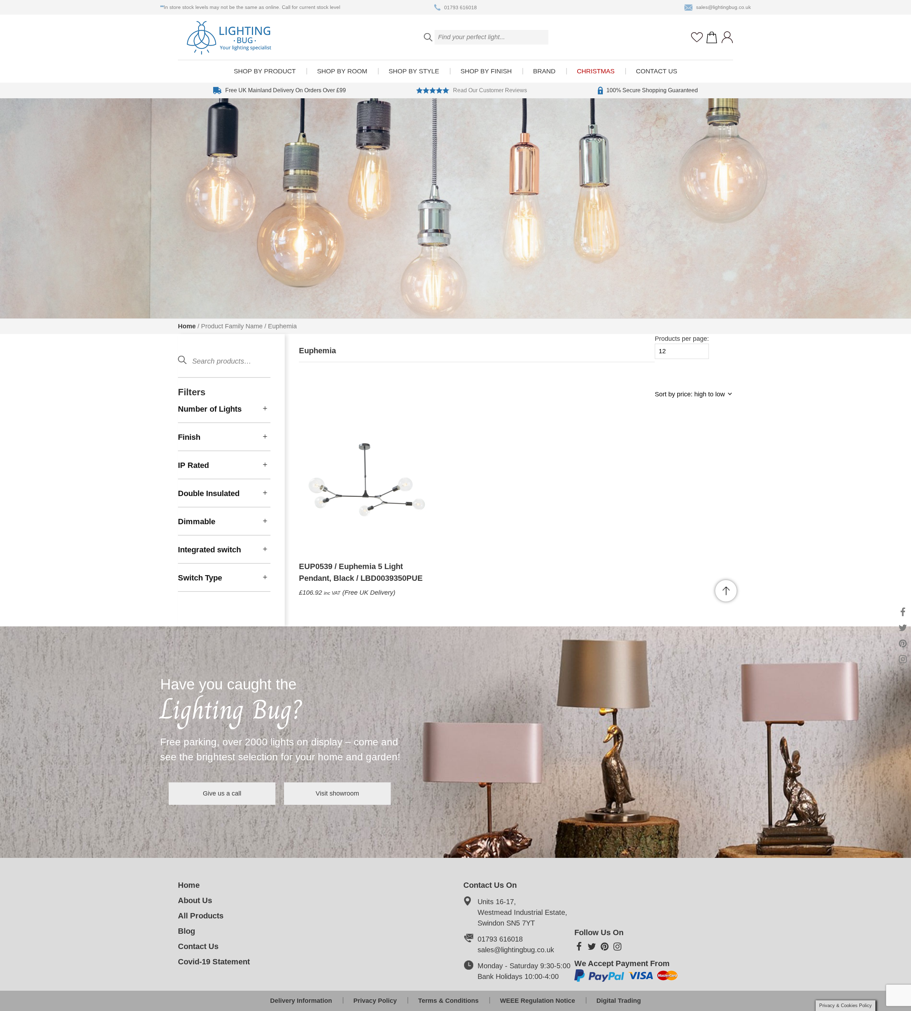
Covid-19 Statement (214, 961)
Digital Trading (618, 1000)
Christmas (596, 71)
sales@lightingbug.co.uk (723, 7)
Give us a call (222, 793)
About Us (195, 900)
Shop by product (265, 71)
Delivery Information (301, 1000)
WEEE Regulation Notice (537, 1000)
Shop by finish (486, 71)
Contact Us (656, 71)
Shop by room (342, 71)
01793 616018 (460, 7)
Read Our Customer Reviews (490, 90)
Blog (186, 931)
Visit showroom (337, 793)
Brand (544, 71)
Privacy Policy (375, 1000)
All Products (200, 915)
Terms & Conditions (448, 1000)
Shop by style (414, 71)
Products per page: (682, 338)
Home (187, 326)
